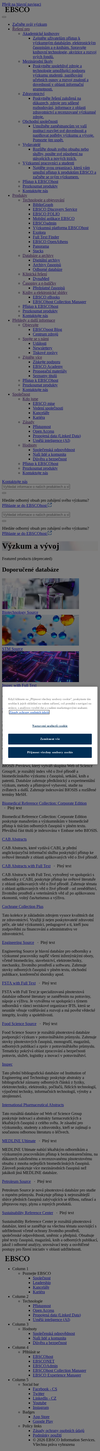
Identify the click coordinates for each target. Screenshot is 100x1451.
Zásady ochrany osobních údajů (29, 712)
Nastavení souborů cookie (50, 725)
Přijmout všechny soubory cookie (50, 752)
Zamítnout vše (50, 738)
